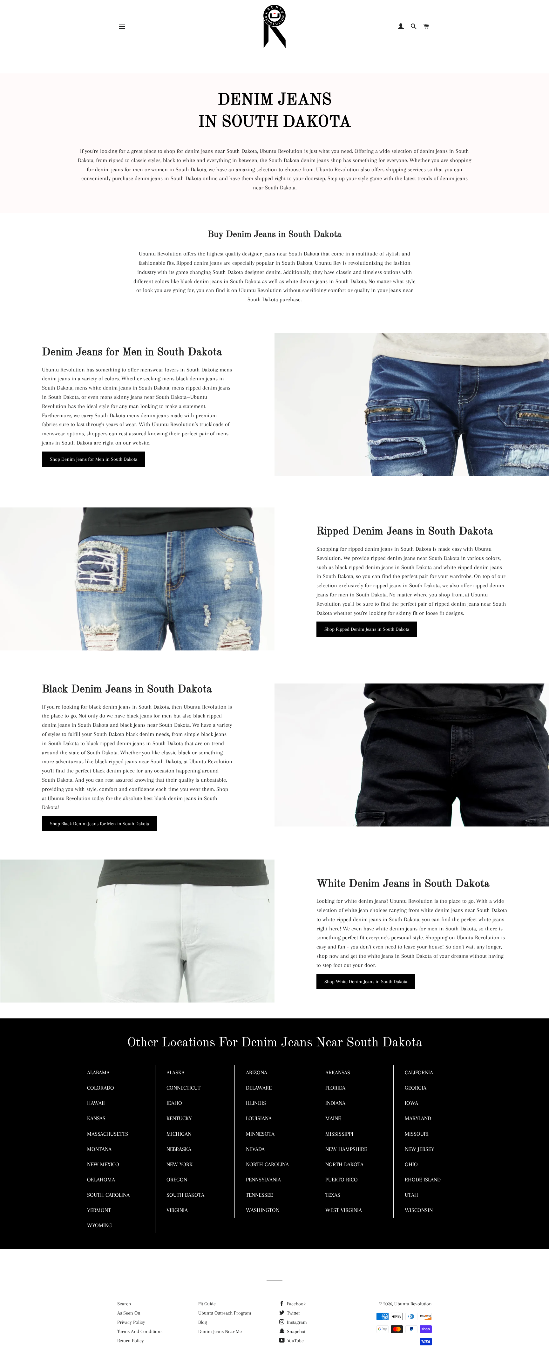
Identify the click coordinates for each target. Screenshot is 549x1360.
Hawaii (96, 1103)
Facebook (296, 1304)
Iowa (411, 1103)
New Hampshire (346, 1149)
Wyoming (99, 1225)
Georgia (415, 1088)
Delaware (259, 1088)
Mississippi (339, 1134)
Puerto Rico (341, 1179)
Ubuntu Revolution (413, 1304)
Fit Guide (207, 1304)
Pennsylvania (263, 1179)
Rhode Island (423, 1179)
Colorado (100, 1088)
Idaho (174, 1103)
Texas (332, 1195)
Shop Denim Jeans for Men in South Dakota (93, 459)
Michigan (178, 1134)
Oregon (176, 1179)
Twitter (293, 1313)
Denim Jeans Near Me (220, 1331)
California (419, 1072)
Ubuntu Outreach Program (224, 1313)
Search (124, 1304)
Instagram (296, 1322)
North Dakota (344, 1164)
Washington (262, 1210)
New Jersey (419, 1149)
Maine (333, 1118)
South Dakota (185, 1195)
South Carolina (108, 1195)
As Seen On (128, 1313)
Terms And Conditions (139, 1331)
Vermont (99, 1210)
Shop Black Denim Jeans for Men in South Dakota (99, 823)
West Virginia (343, 1210)
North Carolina (267, 1164)
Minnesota (260, 1134)
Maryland (418, 1118)
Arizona (256, 1072)
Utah (411, 1195)
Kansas (96, 1118)
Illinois (256, 1103)
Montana (99, 1149)
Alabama (98, 1072)
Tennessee (259, 1195)
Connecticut (183, 1088)
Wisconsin (419, 1210)
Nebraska (178, 1149)
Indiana (335, 1103)
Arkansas (337, 1072)
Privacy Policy (131, 1322)
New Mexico (103, 1164)
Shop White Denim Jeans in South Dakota (365, 981)
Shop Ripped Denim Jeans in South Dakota (366, 629)
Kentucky (179, 1118)
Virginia (177, 1210)
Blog (202, 1322)
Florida (335, 1088)
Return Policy (130, 1340)
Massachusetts (107, 1134)
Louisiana (259, 1118)
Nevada (255, 1149)
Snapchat (295, 1331)
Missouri (417, 1134)
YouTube (295, 1340)
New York (179, 1164)
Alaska (175, 1072)
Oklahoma (101, 1179)
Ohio (411, 1164)
